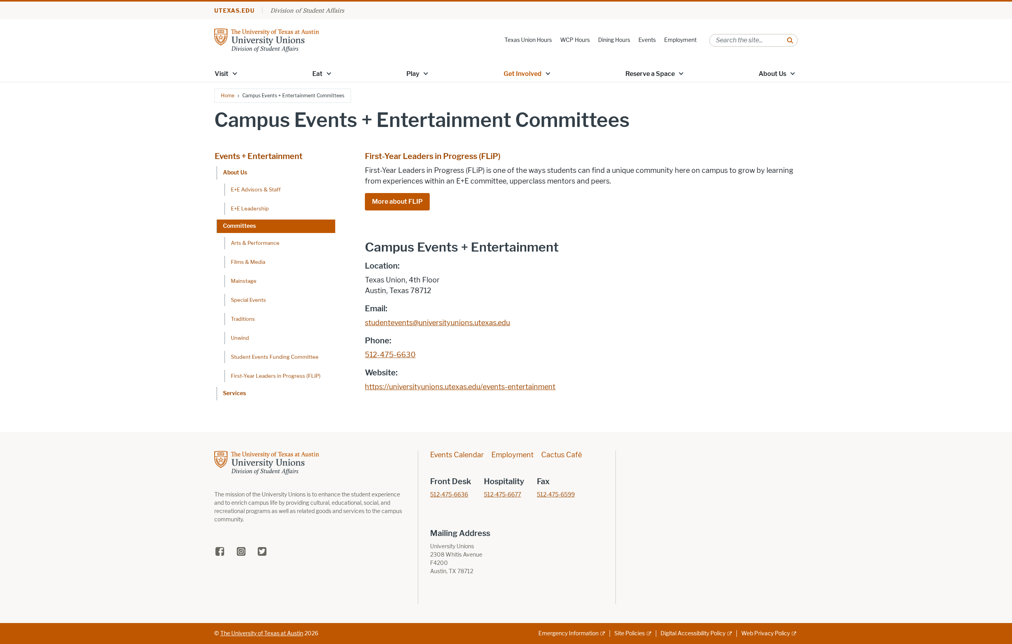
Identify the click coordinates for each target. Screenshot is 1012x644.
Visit (221, 74)
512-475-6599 (556, 494)
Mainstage (244, 281)
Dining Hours (614, 40)
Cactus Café (561, 455)
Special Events (248, 300)
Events (647, 40)
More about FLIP (397, 201)
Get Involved (523, 74)
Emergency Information (568, 633)
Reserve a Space (650, 74)
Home (227, 95)
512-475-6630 (390, 354)
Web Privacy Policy (765, 633)
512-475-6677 (502, 494)
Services (234, 393)
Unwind (240, 338)
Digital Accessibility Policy (693, 633)
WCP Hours (575, 40)
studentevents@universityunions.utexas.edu (437, 322)
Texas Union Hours (528, 40)
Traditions (243, 319)
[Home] (266, 40)
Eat (317, 74)
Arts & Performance (255, 243)
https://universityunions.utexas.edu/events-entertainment (460, 387)
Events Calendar (457, 455)
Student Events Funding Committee (275, 357)
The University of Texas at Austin (261, 633)
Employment (680, 40)
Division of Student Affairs (307, 10)
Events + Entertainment (258, 156)
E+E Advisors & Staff (256, 189)
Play (412, 74)
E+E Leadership (250, 208)
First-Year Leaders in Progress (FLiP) (276, 376)
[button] (235, 73)
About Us (772, 74)
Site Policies (629, 633)
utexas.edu (234, 11)
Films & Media (248, 262)
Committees (239, 226)
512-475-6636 (449, 494)
